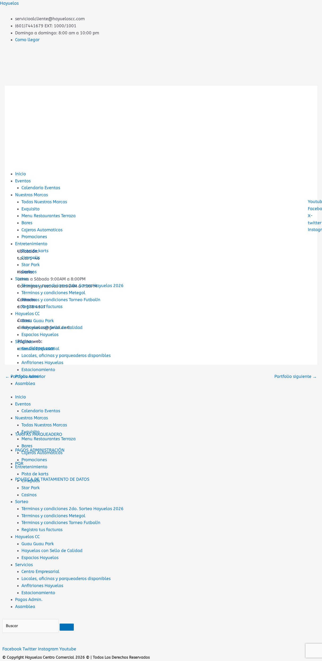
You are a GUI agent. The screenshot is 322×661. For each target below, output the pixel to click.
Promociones (34, 236)
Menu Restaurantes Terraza (48, 215)
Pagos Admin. (28, 599)
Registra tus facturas (41, 306)
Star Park (30, 264)
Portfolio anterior (25, 376)
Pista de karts (34, 250)
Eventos (23, 181)
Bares (26, 222)
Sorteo (21, 278)
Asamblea (25, 383)
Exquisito (30, 209)
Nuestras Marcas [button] (31, 418)
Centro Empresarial (40, 348)
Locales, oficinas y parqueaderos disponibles (66, 355)
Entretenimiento (31, 243)
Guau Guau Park (37, 320)
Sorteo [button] (21, 501)
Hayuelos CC (27, 313)
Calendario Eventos (40, 187)
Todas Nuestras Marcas (44, 201)
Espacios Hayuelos (39, 334)
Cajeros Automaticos (41, 229)
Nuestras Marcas (31, 194)
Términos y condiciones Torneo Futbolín (60, 299)
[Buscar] (67, 627)
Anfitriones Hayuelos (42, 362)
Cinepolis (30, 257)
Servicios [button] (24, 564)
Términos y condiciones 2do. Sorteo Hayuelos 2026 (72, 285)
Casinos (29, 271)
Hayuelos (9, 3)
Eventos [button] (23, 404)
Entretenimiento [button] (31, 466)
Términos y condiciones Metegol (53, 292)
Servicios (24, 341)
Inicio (20, 173)
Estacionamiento (38, 369)
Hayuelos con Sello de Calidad (52, 327)
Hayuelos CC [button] (27, 536)
